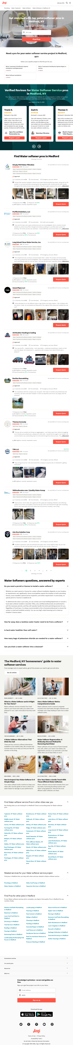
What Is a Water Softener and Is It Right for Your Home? (19, 703)
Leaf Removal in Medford (34, 930)
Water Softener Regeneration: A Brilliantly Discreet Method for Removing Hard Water (50, 741)
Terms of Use (31, 1036)
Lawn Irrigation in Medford (56, 926)
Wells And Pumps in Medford (35, 883)
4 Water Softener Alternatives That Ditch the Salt (18, 740)
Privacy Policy (41, 1036)
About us (6, 973)
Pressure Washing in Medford (35, 942)
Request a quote (14, 138)
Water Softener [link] (26, 8)
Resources (7, 968)
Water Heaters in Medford (12, 886)
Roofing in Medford (10, 928)
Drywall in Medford (54, 929)
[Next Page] (51, 570)
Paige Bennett (9, 698)
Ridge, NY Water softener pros (36, 828)
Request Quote (61, 204)
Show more (65, 186)
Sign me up (36, 1000)
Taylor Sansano (9, 736)
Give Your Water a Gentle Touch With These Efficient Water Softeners (52, 781)
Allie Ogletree (42, 698)
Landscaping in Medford (34, 907)
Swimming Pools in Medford (13, 934)
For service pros (8, 963)
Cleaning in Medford (32, 920)
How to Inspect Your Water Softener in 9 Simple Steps (19, 781)
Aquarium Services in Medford (35, 886)
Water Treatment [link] (16, 8)
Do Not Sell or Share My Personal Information (36, 1041)
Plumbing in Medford (11, 883)
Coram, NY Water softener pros (14, 825)
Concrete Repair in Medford (35, 927)
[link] (6, 133)
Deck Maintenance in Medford (57, 922)
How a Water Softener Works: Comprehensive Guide (49, 703)
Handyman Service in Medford (35, 933)
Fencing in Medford (10, 931)
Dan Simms (7, 776)
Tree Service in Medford (11, 925)
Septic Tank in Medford (55, 911)
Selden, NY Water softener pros (14, 844)
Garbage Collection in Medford (58, 932)
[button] (17, 193)
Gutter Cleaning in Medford (56, 939)
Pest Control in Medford (33, 914)
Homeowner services (10, 958)
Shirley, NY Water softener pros (36, 825)
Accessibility (36, 1038)
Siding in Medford (31, 917)
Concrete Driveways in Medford (58, 935)
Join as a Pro (60, 3)
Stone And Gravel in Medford (57, 907)
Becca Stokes (42, 736)
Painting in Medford (32, 924)
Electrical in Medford (11, 913)
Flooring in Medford (32, 911)
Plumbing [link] (7, 8)
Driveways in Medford (11, 921)
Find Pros (36, 39)
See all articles (12, 673)
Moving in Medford (54, 914)
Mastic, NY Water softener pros (36, 847)
